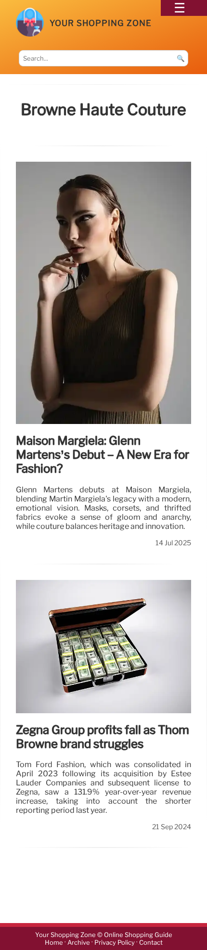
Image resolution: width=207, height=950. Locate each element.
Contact (151, 942)
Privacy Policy (114, 942)
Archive (78, 942)
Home (54, 942)
